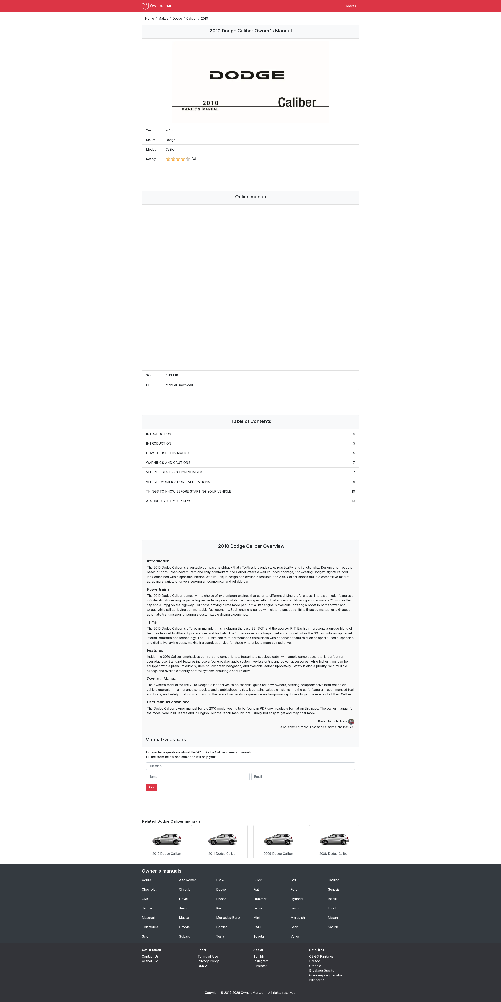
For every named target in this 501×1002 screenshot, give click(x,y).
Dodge (177, 18)
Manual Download (179, 385)
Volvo (295, 936)
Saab (294, 927)
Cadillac (333, 880)
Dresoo (314, 961)
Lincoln (296, 908)
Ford (294, 889)
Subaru (184, 936)
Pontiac (221, 927)
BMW (220, 880)
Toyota (258, 936)
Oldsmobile (150, 927)
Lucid (332, 908)
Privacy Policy (208, 961)
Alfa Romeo (188, 880)
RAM (257, 927)
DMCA (202, 966)
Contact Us (150, 956)
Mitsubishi (298, 918)
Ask (151, 787)
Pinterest (260, 966)
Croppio (315, 966)
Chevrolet (149, 889)
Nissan (333, 918)
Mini (256, 918)
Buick (257, 880)
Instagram (260, 961)
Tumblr (258, 956)
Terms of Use (208, 956)
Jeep (183, 908)
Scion (146, 936)
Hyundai (297, 899)
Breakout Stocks (321, 970)
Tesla (220, 936)
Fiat (256, 889)
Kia (218, 908)
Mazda (184, 918)
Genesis (333, 889)
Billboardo (316, 980)
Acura (146, 880)
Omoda (184, 927)
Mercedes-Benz (228, 918)
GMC (145, 899)
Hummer (260, 899)
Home (149, 18)
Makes (351, 6)
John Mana (340, 721)
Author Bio (150, 961)
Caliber (191, 18)
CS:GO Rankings (321, 956)
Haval (183, 899)
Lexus (257, 908)
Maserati (148, 918)
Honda (221, 899)
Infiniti (332, 899)
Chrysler (185, 889)
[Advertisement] (250, 178)
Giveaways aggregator (325, 975)
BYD (294, 880)
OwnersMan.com (253, 993)
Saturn (333, 927)
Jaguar (147, 908)
